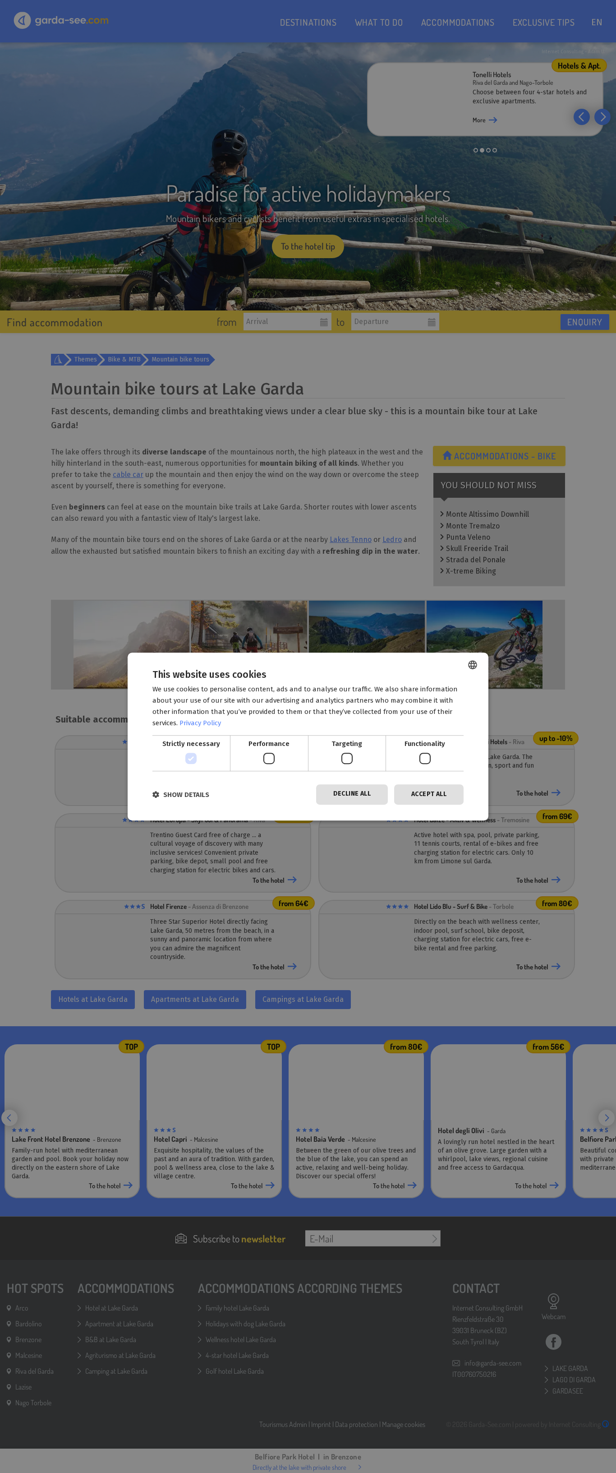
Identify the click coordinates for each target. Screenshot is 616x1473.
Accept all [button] (428, 794)
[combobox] (472, 664)
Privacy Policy (200, 723)
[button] (180, 794)
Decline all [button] (352, 793)
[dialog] (308, 736)
